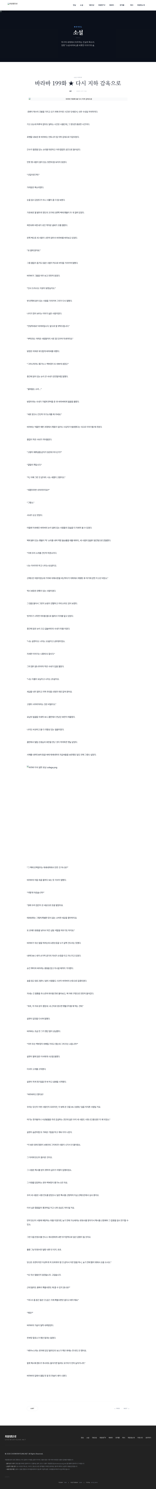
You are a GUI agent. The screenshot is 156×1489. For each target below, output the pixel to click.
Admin (7, 1477)
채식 (131, 5)
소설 (81, 5)
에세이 (111, 5)
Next (126, 1408)
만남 (74, 5)
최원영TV (101, 5)
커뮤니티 (140, 1438)
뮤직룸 (122, 5)
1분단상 (91, 5)
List (32, 1408)
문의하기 (148, 1438)
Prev (117, 1408)
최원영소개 (141, 5)
